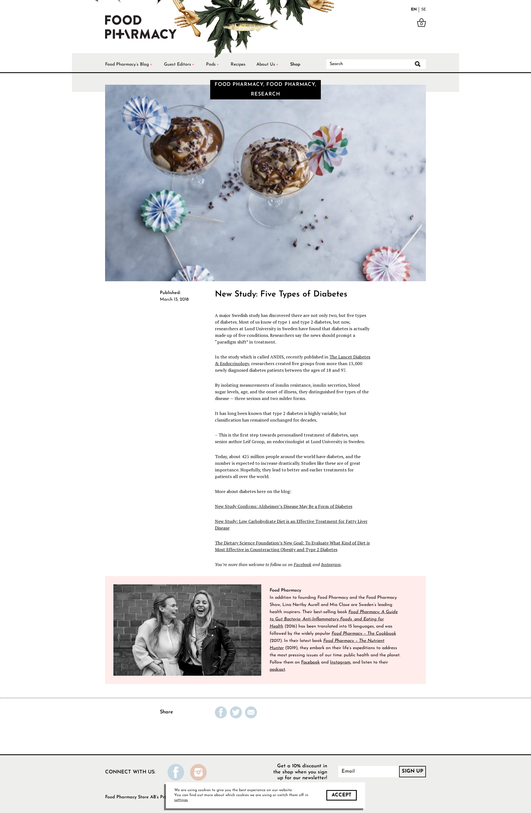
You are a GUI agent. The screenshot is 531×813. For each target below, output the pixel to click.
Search (417, 64)
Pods (211, 64)
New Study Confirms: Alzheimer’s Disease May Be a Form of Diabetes (283, 506)
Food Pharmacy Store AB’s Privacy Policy (146, 797)
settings (181, 800)
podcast (277, 669)
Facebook (302, 564)
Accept (342, 795)
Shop (295, 64)
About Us (265, 64)
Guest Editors (177, 64)
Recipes (238, 64)
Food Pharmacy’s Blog (127, 64)
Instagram (331, 564)
